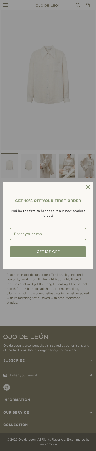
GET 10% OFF (48, 252)
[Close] (88, 187)
